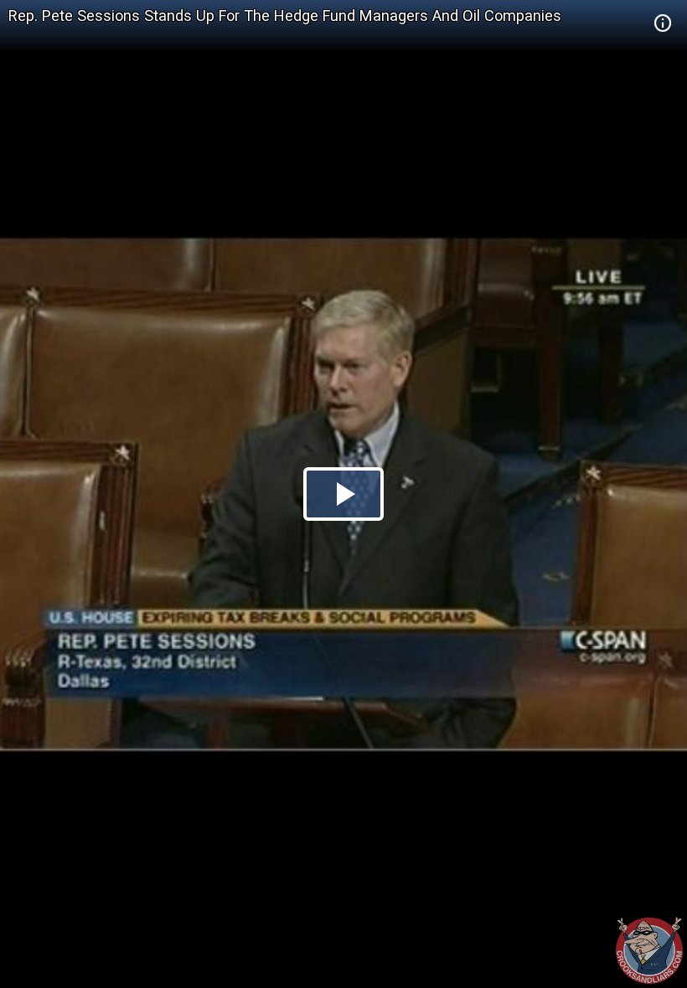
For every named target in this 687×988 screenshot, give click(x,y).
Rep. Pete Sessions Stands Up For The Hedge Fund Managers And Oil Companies (284, 15)
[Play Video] (343, 494)
